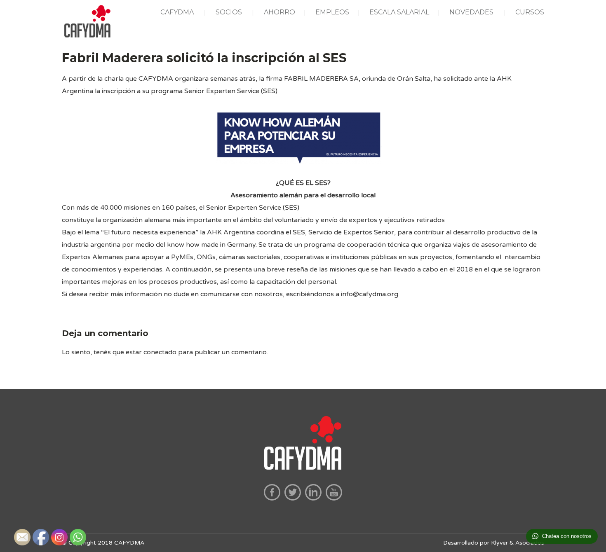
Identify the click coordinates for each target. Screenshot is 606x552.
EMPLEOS (332, 12)
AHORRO (279, 12)
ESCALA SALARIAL (399, 12)
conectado (159, 352)
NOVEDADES (471, 12)
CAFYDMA (177, 12)
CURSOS (529, 12)
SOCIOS (229, 12)
